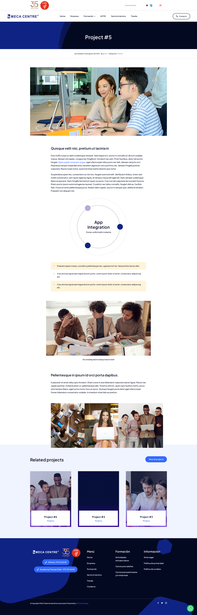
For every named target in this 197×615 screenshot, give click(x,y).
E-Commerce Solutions (98, 225)
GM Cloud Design (82, 603)
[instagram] (166, 603)
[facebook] (158, 603)
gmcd (105, 54)
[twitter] (162, 603)
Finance (120, 54)
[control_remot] (151, 5)
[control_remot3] (146, 5)
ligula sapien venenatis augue (71, 162)
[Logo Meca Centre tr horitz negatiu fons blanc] (45, 550)
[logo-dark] (23, 14)
